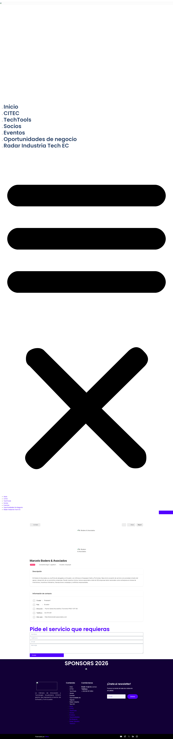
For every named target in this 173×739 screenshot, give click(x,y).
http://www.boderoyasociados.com (56, 617)
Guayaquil (68, 564)
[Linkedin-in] (133, 736)
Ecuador (62, 564)
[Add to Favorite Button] (124, 525)
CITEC (11, 113)
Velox (47, 736)
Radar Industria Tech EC (36, 145)
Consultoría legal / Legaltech (47, 564)
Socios (12, 126)
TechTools (17, 119)
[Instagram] (137, 736)
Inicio (11, 107)
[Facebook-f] (125, 736)
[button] (86, 322)
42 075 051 (48, 613)
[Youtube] (121, 736)
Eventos (14, 132)
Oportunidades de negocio (40, 139)
